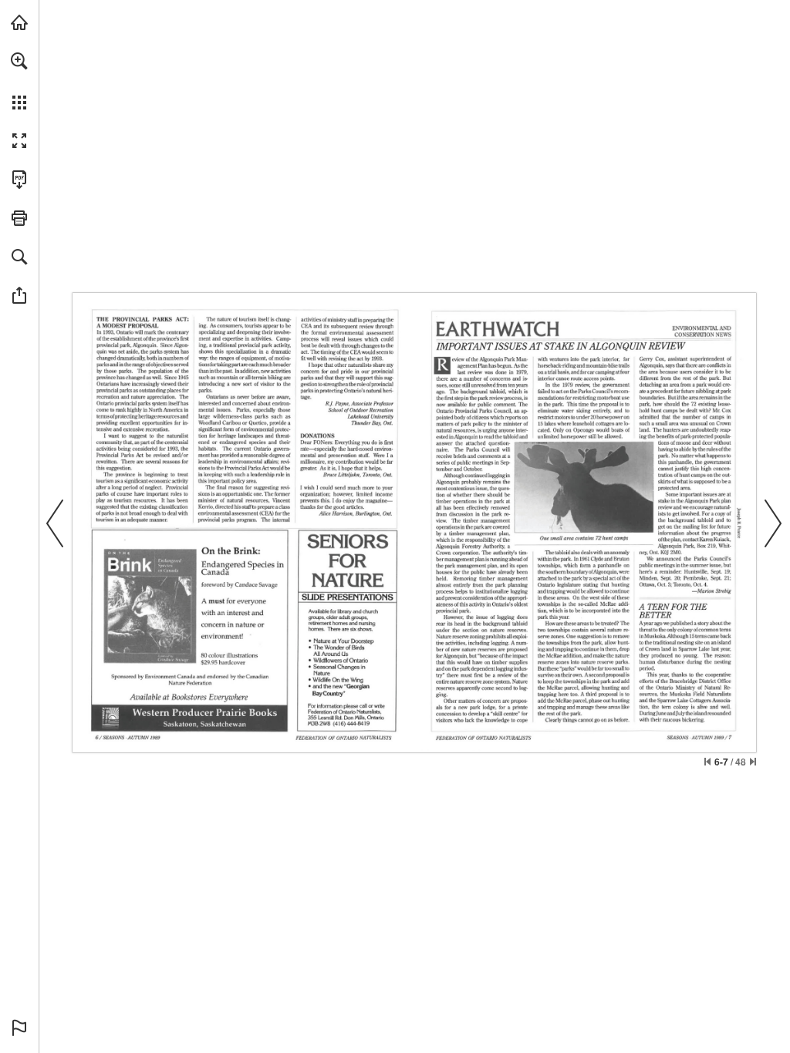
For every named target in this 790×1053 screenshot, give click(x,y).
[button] (19, 61)
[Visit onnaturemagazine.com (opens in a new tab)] (19, 22)
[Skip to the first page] (707, 761)
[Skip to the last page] (753, 761)
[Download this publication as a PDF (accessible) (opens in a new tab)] (19, 179)
